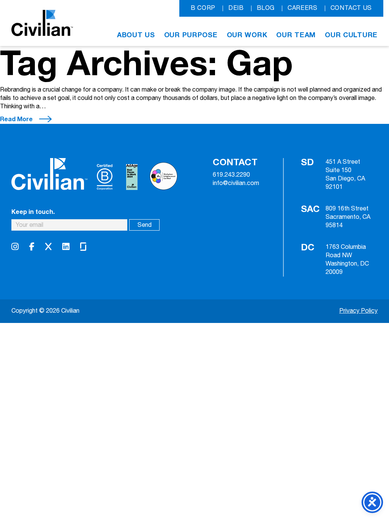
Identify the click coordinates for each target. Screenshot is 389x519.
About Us (136, 35)
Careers (302, 8)
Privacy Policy (358, 311)
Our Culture (351, 35)
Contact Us (351, 8)
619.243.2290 (231, 175)
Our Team (296, 35)
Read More (16, 119)
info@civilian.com (236, 183)
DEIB (236, 8)
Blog (266, 8)
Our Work (247, 35)
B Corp (203, 8)
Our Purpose (191, 35)
